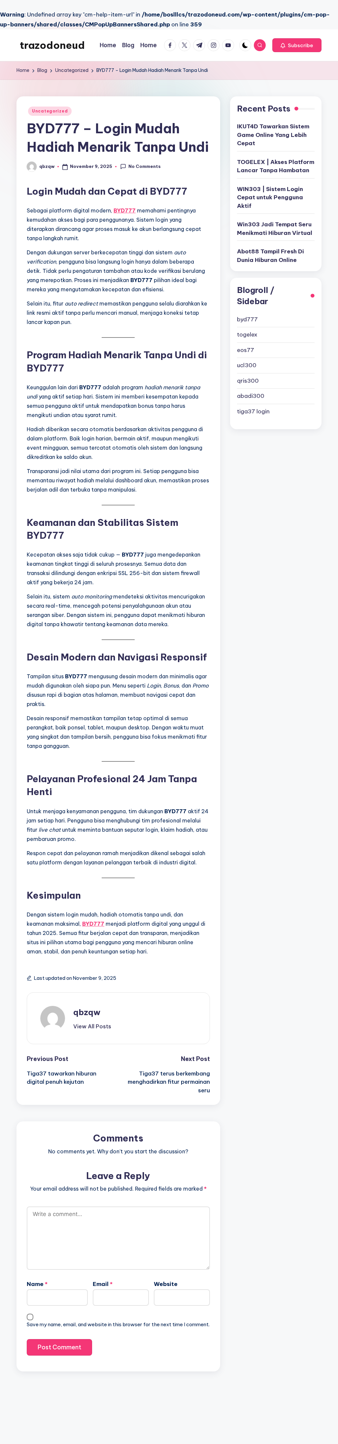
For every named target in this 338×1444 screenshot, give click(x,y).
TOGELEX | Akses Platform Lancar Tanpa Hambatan (275, 166)
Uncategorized (50, 111)
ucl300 (246, 365)
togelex (247, 334)
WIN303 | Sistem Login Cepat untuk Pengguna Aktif (270, 197)
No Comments (144, 166)
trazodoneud (52, 45)
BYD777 (125, 210)
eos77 (245, 350)
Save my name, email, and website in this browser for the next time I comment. (118, 1324)
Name (37, 1284)
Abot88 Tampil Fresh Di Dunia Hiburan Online (270, 256)
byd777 (247, 319)
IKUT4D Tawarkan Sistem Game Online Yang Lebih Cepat (273, 135)
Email (103, 1284)
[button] (296, 45)
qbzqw (86, 1012)
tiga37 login (253, 411)
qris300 (248, 380)
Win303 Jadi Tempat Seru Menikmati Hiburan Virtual (274, 229)
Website (166, 1284)
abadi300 (250, 396)
